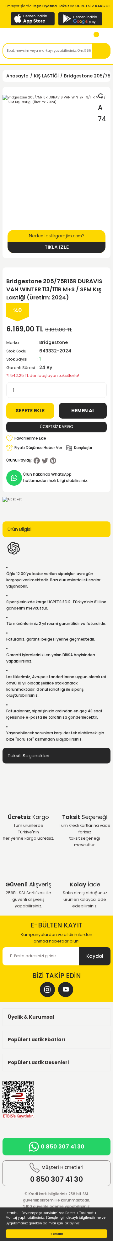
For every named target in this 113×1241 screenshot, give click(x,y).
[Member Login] (104, 36)
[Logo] (31, 36)
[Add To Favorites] (26, 439)
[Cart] (93, 36)
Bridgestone (53, 342)
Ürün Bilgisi (19, 529)
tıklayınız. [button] (72, 1223)
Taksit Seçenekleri (28, 755)
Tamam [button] (56, 1234)
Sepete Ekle (30, 410)
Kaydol (94, 956)
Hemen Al (83, 410)
